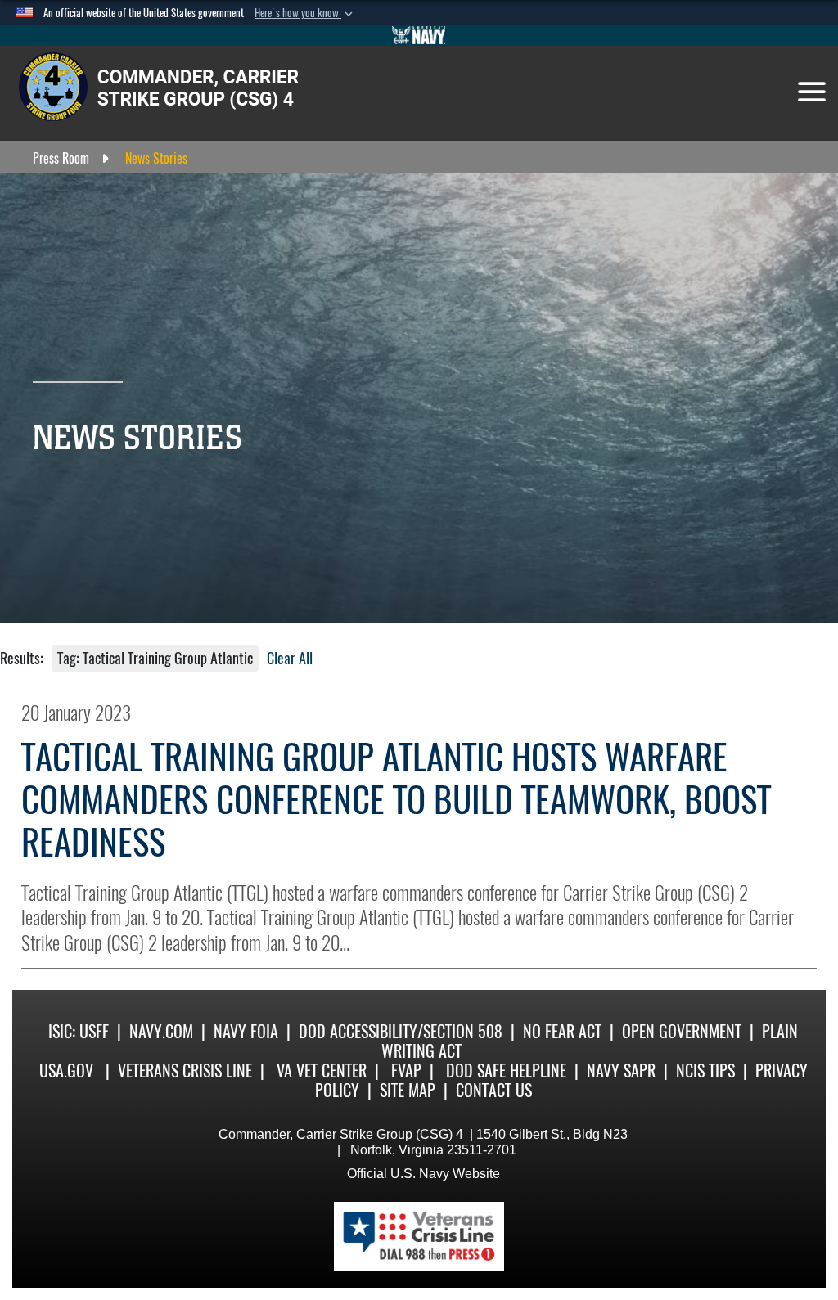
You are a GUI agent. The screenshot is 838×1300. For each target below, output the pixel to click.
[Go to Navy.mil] (419, 35)
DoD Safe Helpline (506, 1070)
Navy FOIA (246, 1031)
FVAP (406, 1070)
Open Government (681, 1031)
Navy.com (161, 1031)
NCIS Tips (705, 1070)
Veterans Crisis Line (185, 1070)
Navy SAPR (621, 1070)
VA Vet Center (322, 1070)
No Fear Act (562, 1031)
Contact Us (494, 1090)
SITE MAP (407, 1090)
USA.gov (66, 1070)
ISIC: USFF (78, 1031)
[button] (305, 13)
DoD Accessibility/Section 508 (400, 1031)
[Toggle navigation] (812, 91)
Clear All (290, 658)
